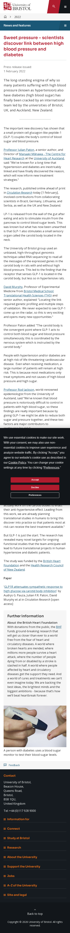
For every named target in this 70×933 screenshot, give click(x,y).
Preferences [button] (51, 467)
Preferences (35, 495)
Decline (35, 487)
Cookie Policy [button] (17, 462)
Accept (35, 480)
